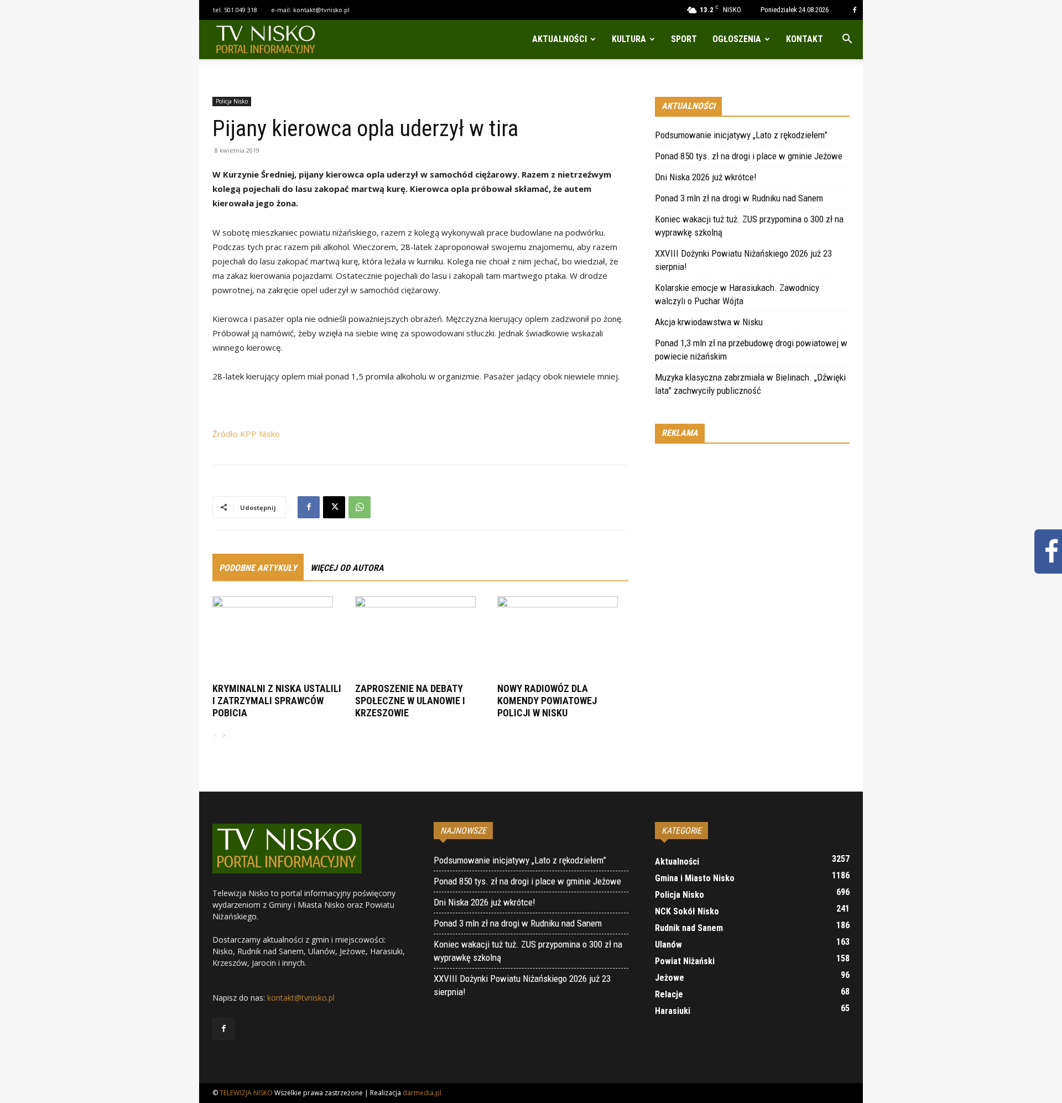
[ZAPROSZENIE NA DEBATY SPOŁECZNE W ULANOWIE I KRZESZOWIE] (420, 637)
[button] (847, 40)
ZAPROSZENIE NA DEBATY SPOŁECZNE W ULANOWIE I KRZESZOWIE (410, 701)
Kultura (629, 39)
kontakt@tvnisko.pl (321, 10)
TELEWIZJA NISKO (246, 1092)
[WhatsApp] (359, 507)
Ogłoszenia (736, 39)
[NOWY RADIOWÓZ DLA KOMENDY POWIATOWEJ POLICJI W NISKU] (562, 637)
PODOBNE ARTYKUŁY (258, 568)
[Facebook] (854, 10)
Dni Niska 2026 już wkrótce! (706, 177)
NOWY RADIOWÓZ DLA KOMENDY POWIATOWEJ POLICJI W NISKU (547, 701)
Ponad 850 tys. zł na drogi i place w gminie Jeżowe (748, 156)
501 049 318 (240, 10)
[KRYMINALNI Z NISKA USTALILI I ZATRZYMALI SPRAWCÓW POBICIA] (277, 637)
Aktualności (559, 39)
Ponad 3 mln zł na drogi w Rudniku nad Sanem (739, 198)
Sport (684, 39)
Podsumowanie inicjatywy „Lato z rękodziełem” (741, 135)
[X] (334, 507)
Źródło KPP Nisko (246, 433)
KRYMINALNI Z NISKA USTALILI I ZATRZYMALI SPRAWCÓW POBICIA (276, 701)
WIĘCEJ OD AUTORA (347, 568)
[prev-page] (215, 736)
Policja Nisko (232, 101)
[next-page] (223, 736)
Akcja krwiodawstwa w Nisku (709, 321)
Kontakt (804, 39)
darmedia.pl (422, 1092)
